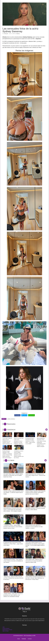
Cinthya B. (6, 33)
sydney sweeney (11, 418)
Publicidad (24, 638)
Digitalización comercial (7, 629)
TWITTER (25, 415)
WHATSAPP (32, 415)
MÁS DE (4, 418)
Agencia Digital (5, 630)
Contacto (30, 638)
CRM (3, 627)
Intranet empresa (5, 628)
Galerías (18, 33)
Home (18, 638)
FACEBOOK (18, 415)
